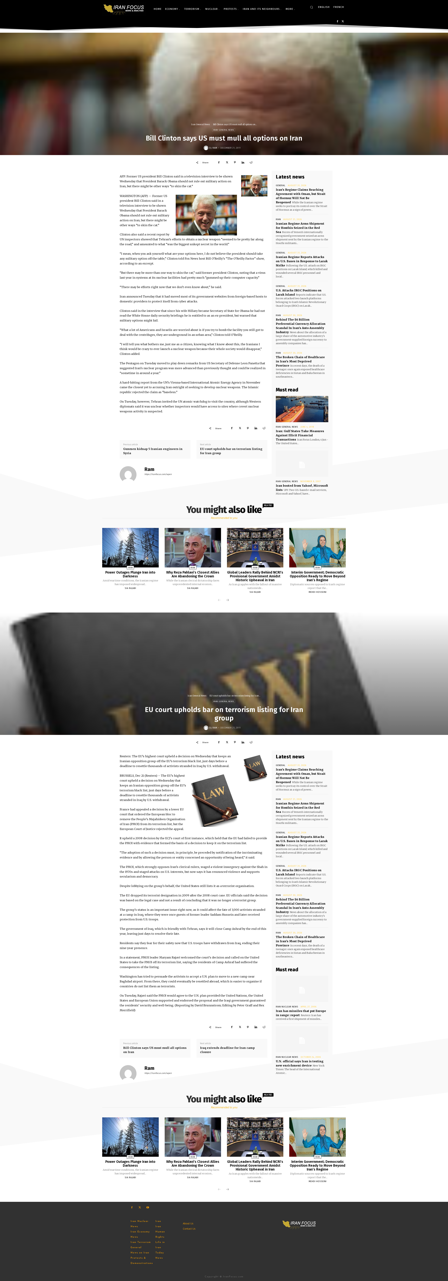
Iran (278, 219)
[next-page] (227, 600)
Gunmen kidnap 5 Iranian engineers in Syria (153, 451)
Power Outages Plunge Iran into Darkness (130, 574)
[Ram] (206, 148)
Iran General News (200, 124)
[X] (343, 21)
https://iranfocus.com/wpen (158, 474)
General (280, 185)
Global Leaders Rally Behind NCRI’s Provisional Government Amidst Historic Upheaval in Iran (255, 576)
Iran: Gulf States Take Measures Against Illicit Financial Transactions (300, 435)
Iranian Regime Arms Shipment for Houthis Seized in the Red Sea (300, 228)
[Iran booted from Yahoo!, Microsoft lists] (302, 463)
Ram (215, 148)
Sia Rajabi (130, 588)
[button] (311, 7)
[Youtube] (148, 1207)
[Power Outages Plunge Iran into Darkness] (130, 547)
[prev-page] (219, 600)
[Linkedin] (242, 162)
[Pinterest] (234, 162)
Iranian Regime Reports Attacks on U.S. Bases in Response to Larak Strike (302, 261)
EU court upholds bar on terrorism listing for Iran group (231, 451)
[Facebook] (337, 21)
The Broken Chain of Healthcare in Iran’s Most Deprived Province (300, 361)
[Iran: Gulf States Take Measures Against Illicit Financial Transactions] (302, 409)
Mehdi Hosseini (318, 592)
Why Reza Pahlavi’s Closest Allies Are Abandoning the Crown (192, 574)
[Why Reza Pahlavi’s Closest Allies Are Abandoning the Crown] (193, 547)
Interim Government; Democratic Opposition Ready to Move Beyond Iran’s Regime (317, 576)
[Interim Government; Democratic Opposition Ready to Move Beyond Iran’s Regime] (317, 547)
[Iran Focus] (124, 9)
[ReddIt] (250, 162)
